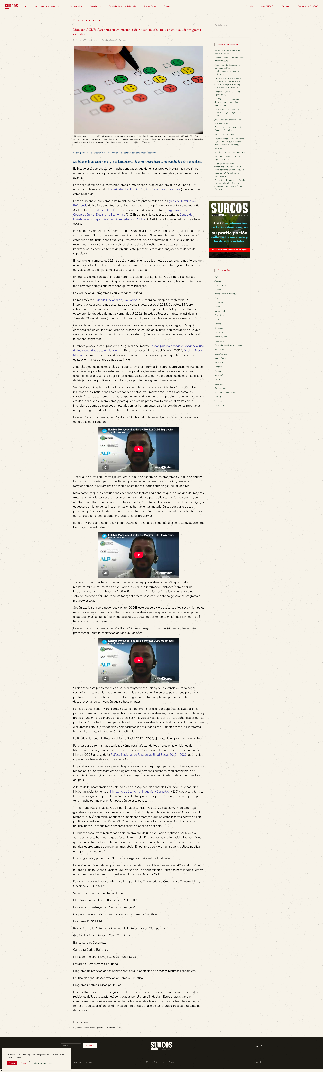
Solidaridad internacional (225, 392)
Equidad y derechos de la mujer (123, 6)
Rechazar (24, 1063)
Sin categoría (124, 40)
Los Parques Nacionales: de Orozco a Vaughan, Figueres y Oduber (227, 112)
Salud (217, 379)
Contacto (286, 6)
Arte (216, 298)
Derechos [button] (94, 6)
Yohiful (88, 1062)
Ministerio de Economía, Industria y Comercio (139, 791)
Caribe (217, 306)
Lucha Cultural (220, 353)
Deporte (218, 323)
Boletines (218, 302)
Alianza (217, 280)
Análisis (218, 289)
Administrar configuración (43, 1063)
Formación (219, 349)
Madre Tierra (150, 6)
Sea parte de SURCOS (308, 6)
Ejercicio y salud (221, 336)
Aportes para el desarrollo (225, 293)
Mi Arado (218, 362)
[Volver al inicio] (11, 6)
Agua (216, 276)
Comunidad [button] (74, 6)
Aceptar (12, 1063)
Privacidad (173, 1062)
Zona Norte (219, 405)
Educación (114, 40)
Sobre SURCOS (267, 6)
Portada (249, 6)
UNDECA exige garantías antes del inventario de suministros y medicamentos (228, 102)
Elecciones (219, 341)
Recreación (219, 375)
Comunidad (219, 311)
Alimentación (220, 285)
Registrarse (89, 1046)
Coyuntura (219, 315)
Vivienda (218, 401)
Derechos (105, 40)
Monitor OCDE (106, 210)
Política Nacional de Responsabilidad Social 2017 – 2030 (149, 755)
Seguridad (218, 384)
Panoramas (219, 366)
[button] (26, 6)
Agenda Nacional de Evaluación (116, 300)
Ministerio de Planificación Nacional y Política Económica (143, 189)
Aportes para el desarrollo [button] (47, 6)
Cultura (217, 319)
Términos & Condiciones (155, 1062)
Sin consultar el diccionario (226, 134)
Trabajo (167, 6)
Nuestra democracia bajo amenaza (229, 152)
